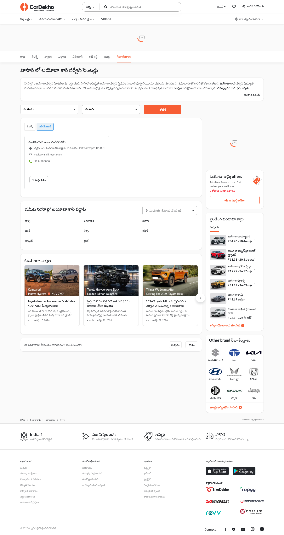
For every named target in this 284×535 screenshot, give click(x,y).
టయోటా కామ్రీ (235, 294)
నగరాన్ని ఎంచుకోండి (249, 19)
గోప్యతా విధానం (27, 485)
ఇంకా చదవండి (252, 94)
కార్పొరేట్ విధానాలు (28, 490)
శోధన (162, 109)
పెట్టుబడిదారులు (27, 496)
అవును (175, 344)
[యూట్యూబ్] (243, 529)
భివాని (145, 220)
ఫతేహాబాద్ (89, 220)
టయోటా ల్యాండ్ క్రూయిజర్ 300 (242, 311)
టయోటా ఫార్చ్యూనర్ (239, 236)
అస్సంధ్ (29, 240)
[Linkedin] (262, 529)
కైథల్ (86, 240)
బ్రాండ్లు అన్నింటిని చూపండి (224, 407)
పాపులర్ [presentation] (214, 227)
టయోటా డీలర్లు (172, 88)
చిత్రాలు (62, 56)
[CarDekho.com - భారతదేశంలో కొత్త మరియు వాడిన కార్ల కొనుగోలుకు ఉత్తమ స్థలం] (37, 7)
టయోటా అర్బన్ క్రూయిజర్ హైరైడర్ (241, 252)
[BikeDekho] (217, 489)
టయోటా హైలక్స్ (236, 280)
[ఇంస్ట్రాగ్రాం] (252, 529)
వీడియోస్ (77, 56)
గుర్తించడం (40, 179)
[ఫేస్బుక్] (225, 529)
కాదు (192, 344)
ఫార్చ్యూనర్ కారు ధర (229, 88)
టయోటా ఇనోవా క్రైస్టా (239, 266)
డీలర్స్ (34, 56)
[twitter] (233, 529)
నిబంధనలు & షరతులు (30, 479)
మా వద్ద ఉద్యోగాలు (28, 473)
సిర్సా (86, 230)
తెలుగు (220, 6)
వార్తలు (48, 56)
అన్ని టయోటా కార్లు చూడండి (225, 325)
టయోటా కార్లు (228, 83)
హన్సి (27, 220)
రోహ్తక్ (145, 230)
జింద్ (27, 230)
